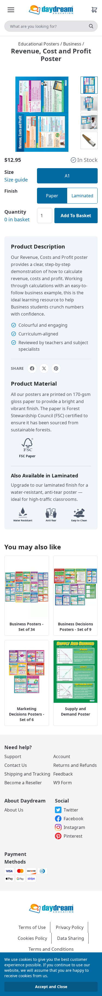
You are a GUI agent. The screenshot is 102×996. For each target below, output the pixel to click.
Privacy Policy (70, 927)
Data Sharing (70, 938)
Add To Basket (76, 216)
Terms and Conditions (51, 949)
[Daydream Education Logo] (51, 908)
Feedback (63, 774)
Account (61, 756)
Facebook (74, 819)
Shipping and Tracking (27, 774)
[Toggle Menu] (10, 9)
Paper (52, 196)
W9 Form (62, 783)
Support (12, 756)
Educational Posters (39, 44)
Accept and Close (51, 986)
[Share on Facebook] (32, 368)
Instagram (74, 827)
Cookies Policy (32, 938)
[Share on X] (44, 368)
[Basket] (94, 10)
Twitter (71, 810)
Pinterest (73, 836)
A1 (67, 176)
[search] (91, 26)
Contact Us (15, 765)
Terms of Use (32, 927)
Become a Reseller (23, 783)
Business (72, 44)
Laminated (82, 196)
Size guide (16, 179)
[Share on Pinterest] (56, 368)
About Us (13, 810)
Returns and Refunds (75, 765)
